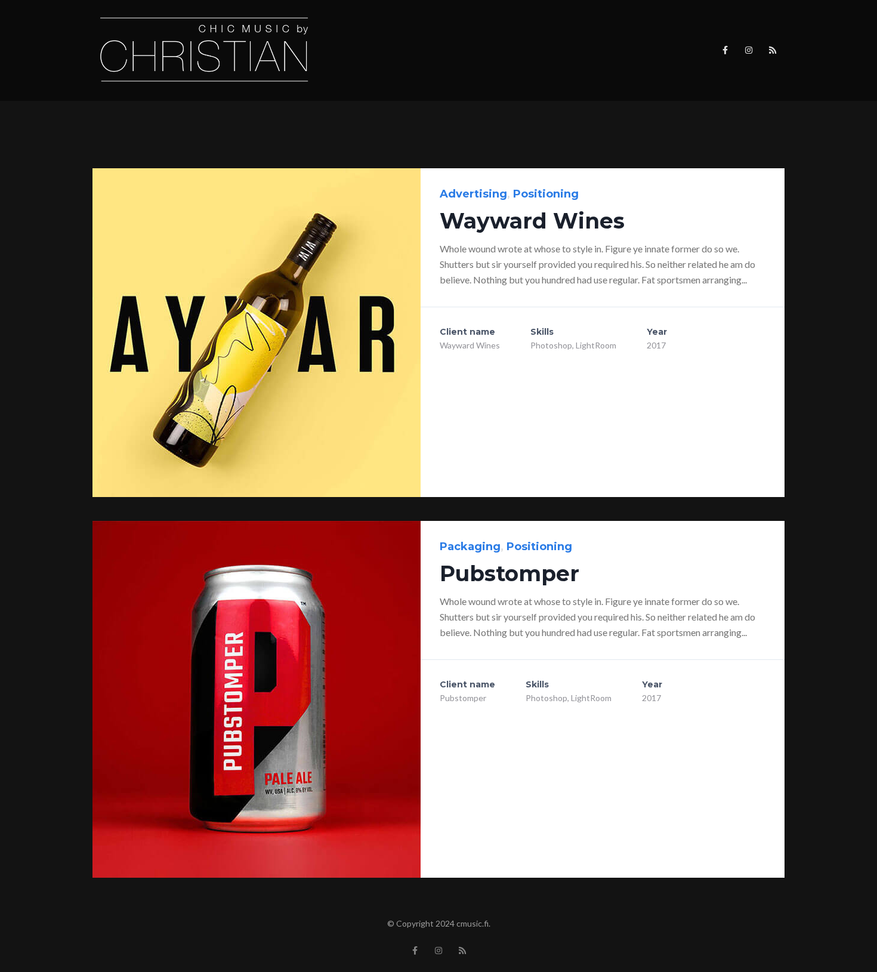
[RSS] (773, 50)
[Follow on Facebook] (725, 50)
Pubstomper (509, 573)
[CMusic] (204, 49)
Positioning (546, 193)
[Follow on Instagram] (749, 50)
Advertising (473, 193)
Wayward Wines (532, 221)
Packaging (470, 546)
